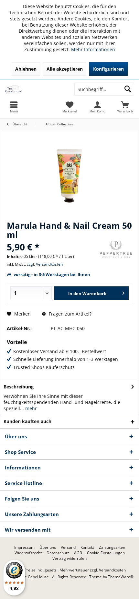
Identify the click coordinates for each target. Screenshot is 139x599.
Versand (68, 547)
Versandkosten (112, 570)
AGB (78, 553)
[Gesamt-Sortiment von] (116, 249)
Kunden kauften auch (27, 421)
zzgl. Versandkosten (45, 264)
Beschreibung (19, 387)
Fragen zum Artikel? (69, 314)
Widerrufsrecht (28, 553)
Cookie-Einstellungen (106, 553)
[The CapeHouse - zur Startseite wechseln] (35, 89)
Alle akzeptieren (65, 69)
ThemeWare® (121, 577)
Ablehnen (26, 69)
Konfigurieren (108, 69)
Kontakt (87, 547)
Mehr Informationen (93, 49)
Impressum (24, 547)
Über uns (47, 547)
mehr (30, 408)
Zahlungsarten (112, 547)
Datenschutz (58, 553)
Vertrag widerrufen (69, 558)
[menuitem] (125, 107)
